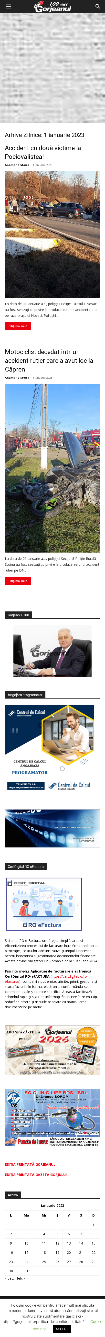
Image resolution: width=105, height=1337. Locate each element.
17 (26, 1252)
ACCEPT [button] (62, 1329)
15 (93, 1243)
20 (69, 1252)
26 (57, 1261)
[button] (8, 6)
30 (11, 1271)
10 (26, 1243)
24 (26, 1261)
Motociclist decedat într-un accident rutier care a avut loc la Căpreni (49, 360)
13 (69, 1243)
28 (81, 1261)
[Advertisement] (52, 68)
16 (11, 1252)
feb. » (21, 1278)
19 (57, 1252)
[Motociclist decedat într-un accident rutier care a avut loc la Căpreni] (52, 468)
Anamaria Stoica (17, 165)
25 (44, 1261)
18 (44, 1252)
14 (81, 1243)
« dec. (9, 1278)
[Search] (98, 6)
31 (26, 1271)
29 (93, 1261)
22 (93, 1252)
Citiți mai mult (18, 326)
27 (69, 1261)
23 (11, 1261)
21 (81, 1252)
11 (44, 1243)
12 (57, 1243)
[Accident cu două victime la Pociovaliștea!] (52, 234)
